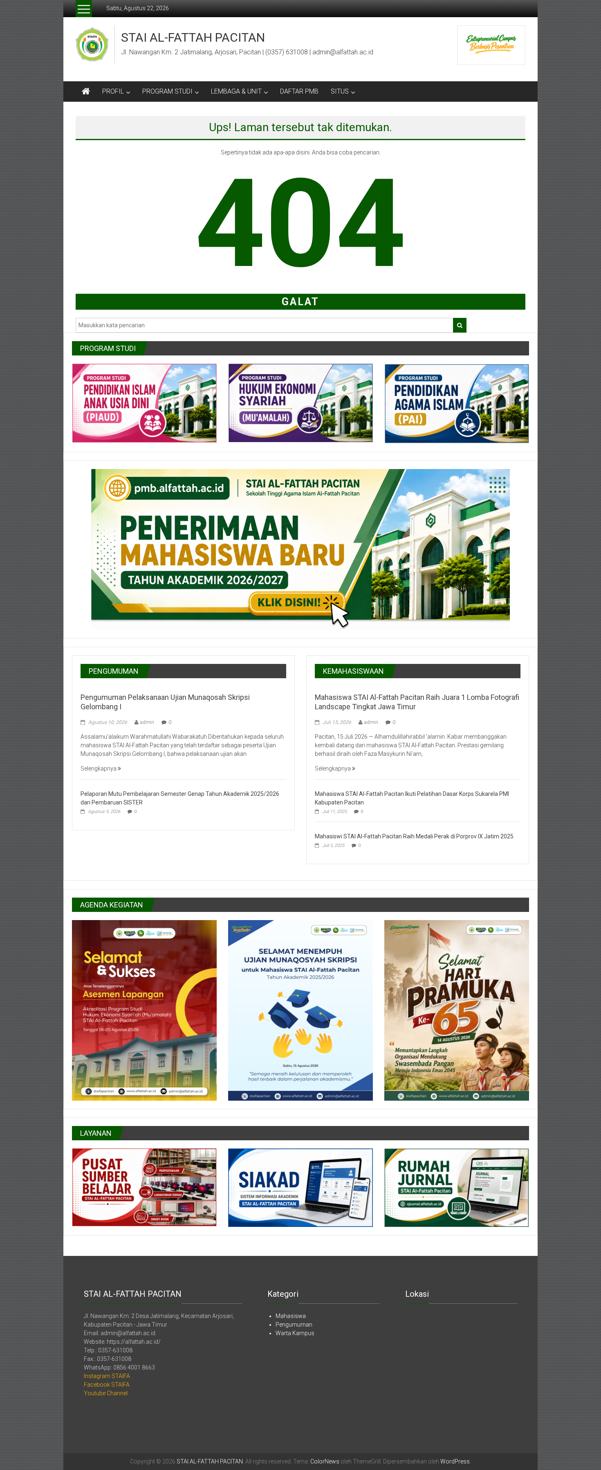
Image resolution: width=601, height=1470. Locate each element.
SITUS (340, 91)
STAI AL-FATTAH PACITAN (193, 37)
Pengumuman (294, 1324)
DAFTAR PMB (299, 91)
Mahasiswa (291, 1316)
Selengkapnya (99, 768)
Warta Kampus (295, 1333)
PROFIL (113, 91)
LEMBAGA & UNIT (236, 91)
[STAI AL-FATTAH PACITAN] (86, 91)
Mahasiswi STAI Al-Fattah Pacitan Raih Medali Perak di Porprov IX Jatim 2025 (414, 836)
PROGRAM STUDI (167, 91)
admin (147, 722)
